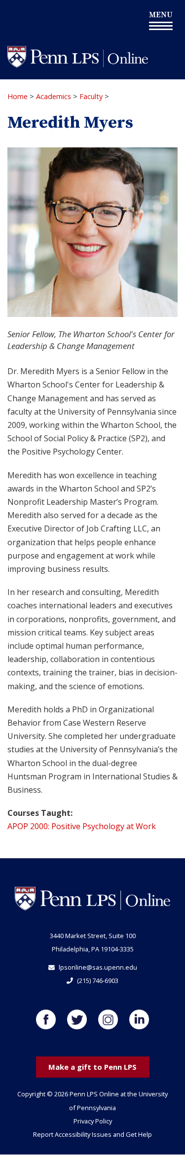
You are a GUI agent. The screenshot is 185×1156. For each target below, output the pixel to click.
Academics (53, 96)
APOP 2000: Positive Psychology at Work (81, 826)
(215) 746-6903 (97, 980)
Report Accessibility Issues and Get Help (92, 1134)
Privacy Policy (93, 1121)
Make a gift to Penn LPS (92, 1067)
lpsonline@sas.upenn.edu (98, 967)
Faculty (91, 96)
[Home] (77, 56)
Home (17, 96)
